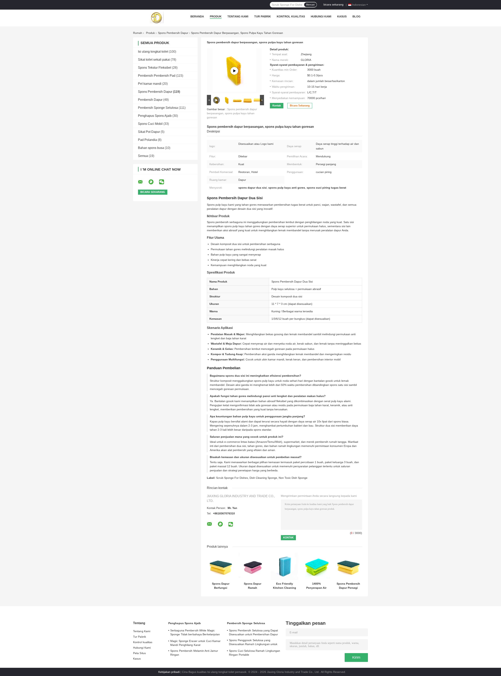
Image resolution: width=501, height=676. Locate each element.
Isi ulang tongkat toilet (153, 51)
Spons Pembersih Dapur (173, 32)
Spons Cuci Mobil (150, 123)
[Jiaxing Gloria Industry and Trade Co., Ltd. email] (143, 182)
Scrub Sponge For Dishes (232, 477)
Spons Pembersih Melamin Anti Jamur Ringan (194, 652)
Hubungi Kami (321, 16)
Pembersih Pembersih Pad (156, 75)
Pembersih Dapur (150, 99)
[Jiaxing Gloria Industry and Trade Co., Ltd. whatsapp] (153, 182)
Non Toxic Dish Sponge (293, 477)
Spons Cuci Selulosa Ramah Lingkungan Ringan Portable (254, 652)
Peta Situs (139, 653)
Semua (143, 156)
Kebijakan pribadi (169, 671)
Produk (216, 16)
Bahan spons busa (151, 147)
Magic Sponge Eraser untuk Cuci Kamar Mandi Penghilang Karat (195, 642)
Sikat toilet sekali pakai (154, 59)
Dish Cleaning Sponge (263, 477)
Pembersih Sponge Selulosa (158, 107)
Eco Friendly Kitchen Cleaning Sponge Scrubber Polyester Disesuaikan (284, 586)
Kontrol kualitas (291, 16)
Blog (356, 16)
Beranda (197, 16)
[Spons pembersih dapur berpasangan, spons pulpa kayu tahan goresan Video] (234, 70)
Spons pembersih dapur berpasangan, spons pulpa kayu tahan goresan (232, 113)
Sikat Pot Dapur (149, 131)
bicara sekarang (333, 4)
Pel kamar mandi (149, 83)
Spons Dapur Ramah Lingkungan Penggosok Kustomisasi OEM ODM (252, 586)
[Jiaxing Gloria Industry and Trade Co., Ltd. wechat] (164, 182)
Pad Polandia (147, 139)
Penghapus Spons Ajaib (155, 115)
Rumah (137, 32)
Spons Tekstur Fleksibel (154, 67)
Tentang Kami (237, 16)
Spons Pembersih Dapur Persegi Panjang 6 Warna (348, 586)
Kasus (342, 16)
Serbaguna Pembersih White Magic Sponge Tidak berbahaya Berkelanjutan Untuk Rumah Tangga (195, 633)
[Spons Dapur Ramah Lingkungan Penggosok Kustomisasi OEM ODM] (252, 566)
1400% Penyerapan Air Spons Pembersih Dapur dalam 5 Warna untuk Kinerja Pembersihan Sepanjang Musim (316, 586)
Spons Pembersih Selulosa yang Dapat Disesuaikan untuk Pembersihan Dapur (253, 632)
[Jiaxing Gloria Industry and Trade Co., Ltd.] (156, 17)
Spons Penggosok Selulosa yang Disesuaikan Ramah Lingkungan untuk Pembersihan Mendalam (253, 643)
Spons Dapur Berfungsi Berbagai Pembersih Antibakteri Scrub (220, 586)
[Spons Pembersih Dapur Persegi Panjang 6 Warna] (348, 566)
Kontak (276, 105)
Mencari (310, 4)
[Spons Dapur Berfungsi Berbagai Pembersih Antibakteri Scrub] (220, 566)
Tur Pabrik (262, 16)
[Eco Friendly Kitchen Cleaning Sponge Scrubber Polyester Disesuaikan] (284, 566)
